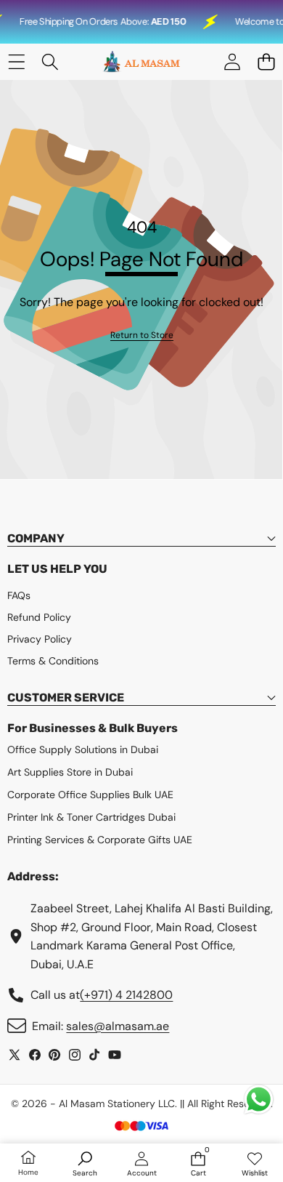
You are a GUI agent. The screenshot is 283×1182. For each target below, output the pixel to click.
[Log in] (232, 62)
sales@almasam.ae (117, 1026)
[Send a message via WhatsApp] (259, 1099)
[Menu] (16, 62)
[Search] (50, 62)
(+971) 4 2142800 (126, 994)
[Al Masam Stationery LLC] (140, 61)
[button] (266, 62)
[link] (141, 335)
